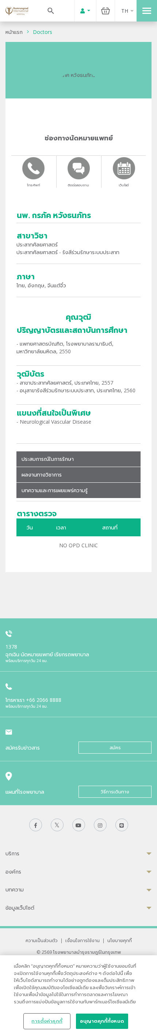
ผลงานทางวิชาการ (42, 474)
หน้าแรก (14, 31)
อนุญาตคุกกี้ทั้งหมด (102, 1021)
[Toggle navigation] (147, 11)
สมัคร (115, 748)
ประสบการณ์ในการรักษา (48, 458)
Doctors (42, 31)
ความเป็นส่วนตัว (42, 940)
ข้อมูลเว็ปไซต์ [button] (19, 907)
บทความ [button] (14, 889)
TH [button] (124, 10)
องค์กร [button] (13, 871)
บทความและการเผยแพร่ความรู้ (55, 490)
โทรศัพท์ (33, 185)
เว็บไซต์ (124, 185)
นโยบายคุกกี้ (119, 940)
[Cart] (105, 10)
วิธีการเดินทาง (115, 792)
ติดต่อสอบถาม (78, 185)
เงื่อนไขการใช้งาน (82, 940)
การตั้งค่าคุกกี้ (46, 1021)
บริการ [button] (12, 853)
